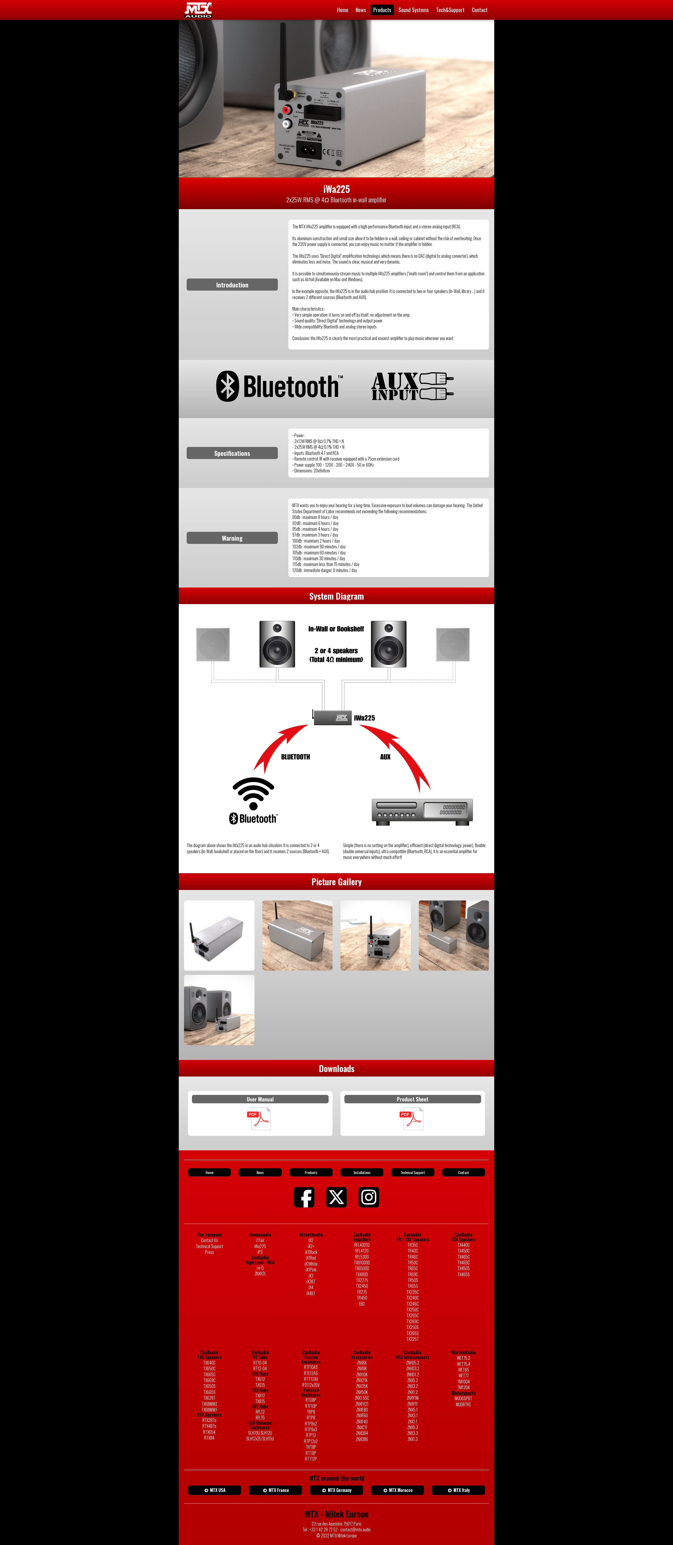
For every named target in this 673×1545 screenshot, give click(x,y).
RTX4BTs (209, 1426)
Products (382, 10)
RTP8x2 (311, 1423)
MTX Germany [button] (339, 1490)
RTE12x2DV (311, 1385)
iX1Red (311, 1258)
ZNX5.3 (412, 1427)
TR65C (412, 1268)
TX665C (209, 1374)
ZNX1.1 (412, 1421)
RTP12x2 (311, 1441)
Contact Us (209, 1240)
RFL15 (260, 1417)
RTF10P (311, 1406)
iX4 (311, 1287)
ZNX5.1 (412, 1410)
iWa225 (260, 1246)
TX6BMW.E (209, 1404)
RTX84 (209, 1438)
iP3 (260, 1252)
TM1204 (463, 1387)
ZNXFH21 (362, 1404)
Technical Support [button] (412, 1172)
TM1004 (463, 1381)
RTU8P (311, 1400)
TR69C (412, 1274)
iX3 (311, 1276)
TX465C (463, 1257)
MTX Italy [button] (461, 1490)
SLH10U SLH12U (260, 1433)
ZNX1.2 (412, 1392)
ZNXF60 (362, 1415)
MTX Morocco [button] (400, 1490)
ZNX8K (362, 1368)
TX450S (463, 1268)
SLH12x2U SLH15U (260, 1438)
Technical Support (209, 1246)
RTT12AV (311, 1379)
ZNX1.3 (412, 1439)
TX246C (412, 1304)
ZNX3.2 (412, 1386)
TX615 (260, 1385)
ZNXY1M (413, 1398)
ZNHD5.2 (412, 1363)
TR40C (412, 1251)
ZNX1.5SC (362, 1398)
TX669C (209, 1380)
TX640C (209, 1363)
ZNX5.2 (412, 1380)
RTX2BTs (209, 1420)
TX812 (260, 1395)
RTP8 (311, 1417)
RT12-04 (260, 1368)
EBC (362, 1304)
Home (342, 10)
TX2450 (362, 1286)
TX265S (412, 1333)
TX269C (412, 1321)
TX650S (209, 1386)
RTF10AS (311, 1367)
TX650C (209, 1368)
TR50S (412, 1280)
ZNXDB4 (362, 1433)
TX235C (412, 1292)
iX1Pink (311, 1270)
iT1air (260, 1240)
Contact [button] (463, 1172)
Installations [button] (362, 1172)
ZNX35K (362, 1386)
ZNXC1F (362, 1427)
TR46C (412, 1257)
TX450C (463, 1251)
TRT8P (311, 1447)
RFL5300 (362, 1257)
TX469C (463, 1262)
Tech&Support (450, 10)
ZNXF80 (362, 1410)
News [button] (260, 1172)
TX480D (362, 1274)
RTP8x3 (311, 1429)
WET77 (463, 1375)
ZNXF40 (362, 1421)
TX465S (463, 1274)
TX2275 (362, 1280)
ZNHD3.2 (412, 1368)
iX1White (311, 1264)
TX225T (412, 1339)
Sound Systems (414, 10)
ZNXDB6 (362, 1439)
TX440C (463, 1245)
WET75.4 (463, 1364)
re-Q (260, 1268)
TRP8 (311, 1412)
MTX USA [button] (217, 1490)
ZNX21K (362, 1380)
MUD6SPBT (463, 1398)
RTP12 (311, 1435)
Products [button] (311, 1172)
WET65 (463, 1370)
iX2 (311, 1240)
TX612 (260, 1379)
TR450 (362, 1298)
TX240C (412, 1298)
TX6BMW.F (209, 1410)
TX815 (260, 1401)
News (361, 10)
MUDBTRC (463, 1404)
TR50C (412, 1262)
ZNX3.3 (412, 1433)
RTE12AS (311, 1373)
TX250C (412, 1309)
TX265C (412, 1315)
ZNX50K (362, 1392)
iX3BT (311, 1281)
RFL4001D (362, 1245)
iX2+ (311, 1246)
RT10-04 (260, 1363)
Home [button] (209, 1172)
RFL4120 (362, 1251)
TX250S (412, 1327)
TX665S (209, 1392)
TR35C (412, 1245)
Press (209, 1252)
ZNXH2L (260, 1273)
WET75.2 (463, 1358)
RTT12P (311, 1459)
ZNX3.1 (412, 1415)
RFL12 (260, 1412)
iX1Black (311, 1252)
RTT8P (311, 1453)
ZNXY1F (412, 1404)
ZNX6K (362, 1363)
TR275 (362, 1292)
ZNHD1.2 (412, 1374)
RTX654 (209, 1432)
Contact (480, 10)
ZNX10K (362, 1374)
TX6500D (362, 1268)
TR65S (412, 1286)
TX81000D (362, 1262)
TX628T (209, 1398)
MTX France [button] (278, 1490)
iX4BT (311, 1293)
